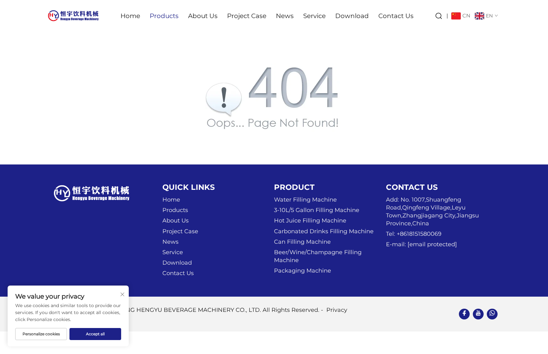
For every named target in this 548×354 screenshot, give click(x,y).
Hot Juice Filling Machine (310, 220)
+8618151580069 (419, 233)
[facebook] (464, 314)
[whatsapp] (492, 314)
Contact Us (396, 16)
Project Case (246, 16)
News (285, 16)
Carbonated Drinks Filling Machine (324, 231)
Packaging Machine (302, 270)
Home (130, 16)
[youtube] (478, 314)
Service (314, 16)
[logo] (73, 15)
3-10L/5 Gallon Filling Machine (316, 210)
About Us (203, 16)
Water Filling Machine (305, 199)
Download (352, 16)
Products (164, 16)
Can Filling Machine (302, 241)
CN (466, 16)
